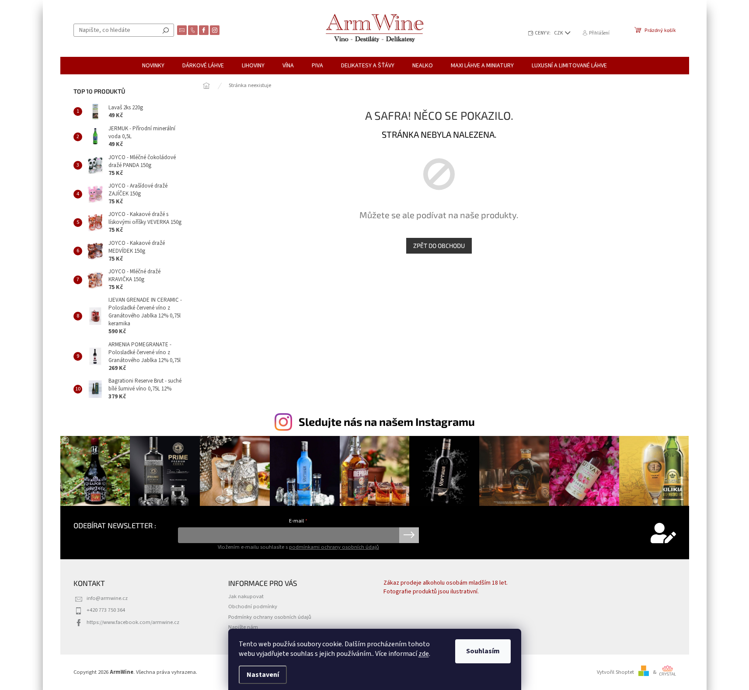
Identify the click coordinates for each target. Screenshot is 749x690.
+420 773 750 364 (106, 610)
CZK (559, 33)
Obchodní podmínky (252, 606)
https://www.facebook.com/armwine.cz (133, 622)
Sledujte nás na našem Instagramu (387, 421)
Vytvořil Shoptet (615, 672)
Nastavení (263, 675)
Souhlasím (483, 651)
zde (423, 654)
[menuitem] (153, 65)
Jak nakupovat (246, 596)
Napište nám (243, 627)
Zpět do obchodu (439, 245)
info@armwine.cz (107, 598)
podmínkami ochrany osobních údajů (334, 547)
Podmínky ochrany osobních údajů (269, 617)
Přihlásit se (409, 535)
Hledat (165, 30)
